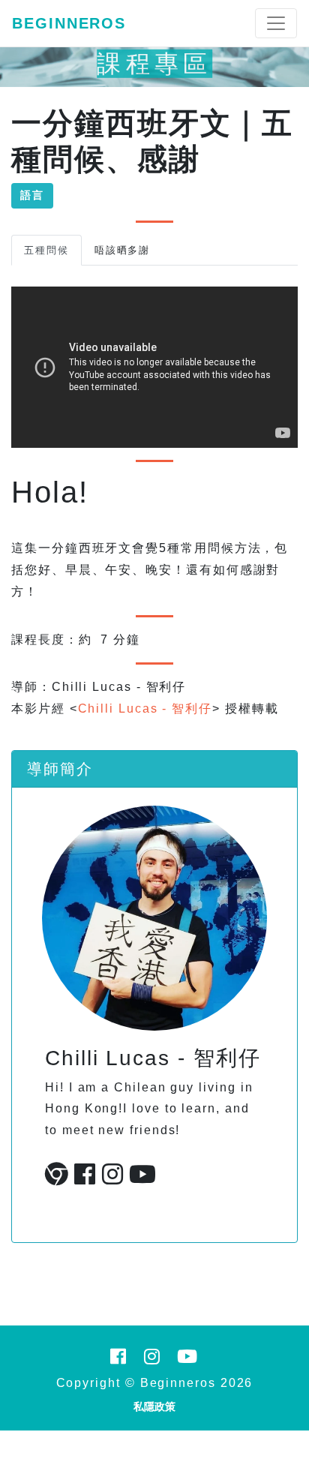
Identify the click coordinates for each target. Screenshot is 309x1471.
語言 (32, 195)
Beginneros (69, 23)
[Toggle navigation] (276, 23)
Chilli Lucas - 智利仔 (145, 708)
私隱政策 (155, 1406)
